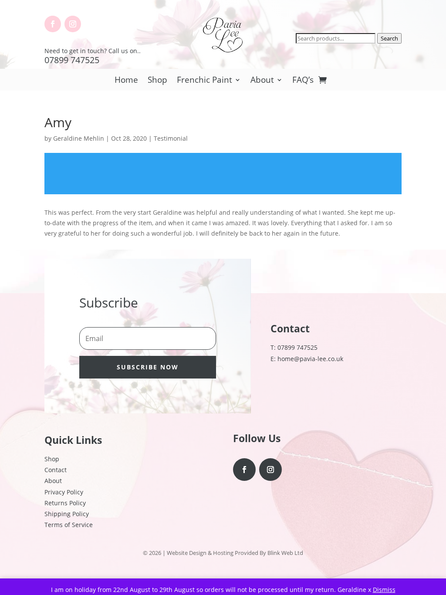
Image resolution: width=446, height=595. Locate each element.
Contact (55, 470)
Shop (157, 81)
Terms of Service (68, 525)
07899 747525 (71, 60)
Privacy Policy (63, 492)
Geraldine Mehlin (78, 138)
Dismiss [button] (384, 589)
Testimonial (171, 138)
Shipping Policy (66, 514)
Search (389, 38)
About (262, 81)
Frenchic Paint (204, 81)
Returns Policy (65, 503)
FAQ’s (303, 81)
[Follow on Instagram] (72, 24)
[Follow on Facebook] (52, 24)
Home (126, 81)
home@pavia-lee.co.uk (310, 359)
